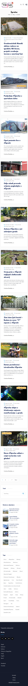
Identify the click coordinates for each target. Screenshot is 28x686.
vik (11, 603)
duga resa (10, 583)
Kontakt (14, 675)
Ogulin (2, 656)
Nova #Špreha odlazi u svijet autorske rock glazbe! (14, 455)
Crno (13, 580)
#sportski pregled (8, 574)
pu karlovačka (12, 597)
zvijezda (17, 609)
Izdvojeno (7, 450)
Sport (2, 658)
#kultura (18, 565)
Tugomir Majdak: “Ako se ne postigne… (14, 517)
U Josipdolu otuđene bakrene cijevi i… (14, 525)
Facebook (3, 663)
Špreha (20, 39)
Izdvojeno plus (8, 39)
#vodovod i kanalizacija (9, 577)
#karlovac (15, 562)
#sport (21, 571)
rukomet (19, 597)
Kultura (16, 591)
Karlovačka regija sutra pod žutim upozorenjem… (13, 542)
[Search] (24, 492)
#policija (12, 568)
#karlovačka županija (8, 565)
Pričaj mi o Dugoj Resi (6, 651)
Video (13, 93)
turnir (17, 600)
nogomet (6, 594)
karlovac (16, 588)
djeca (5, 583)
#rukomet (15, 571)
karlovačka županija (8, 591)
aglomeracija (6, 580)
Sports (16, 39)
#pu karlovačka (7, 571)
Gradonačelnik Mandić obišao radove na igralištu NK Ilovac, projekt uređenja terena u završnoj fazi (13, 49)
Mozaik (6, 93)
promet (5, 597)
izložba (10, 588)
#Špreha (18, 577)
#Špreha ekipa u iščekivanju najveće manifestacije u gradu (13, 410)
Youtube (3, 665)
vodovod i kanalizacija (9, 606)
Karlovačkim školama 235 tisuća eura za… (14, 510)
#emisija (18, 559)
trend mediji (11, 600)
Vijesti (14, 450)
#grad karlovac (7, 562)
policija (21, 594)
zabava (17, 606)
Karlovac (13, 39)
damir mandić (19, 580)
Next (16, 480)
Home (14, 680)
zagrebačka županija (8, 609)
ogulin (11, 594)
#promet (19, 568)
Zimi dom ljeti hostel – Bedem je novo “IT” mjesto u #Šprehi (13, 320)
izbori (5, 588)
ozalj (16, 594)
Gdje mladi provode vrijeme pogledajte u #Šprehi (13, 186)
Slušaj (14, 677)
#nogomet (6, 568)
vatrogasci (6, 603)
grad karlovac (19, 583)
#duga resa (11, 559)
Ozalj (2, 653)
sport (5, 600)
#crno (5, 559)
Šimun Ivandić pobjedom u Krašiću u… (13, 533)
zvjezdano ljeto (7, 612)
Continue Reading (8, 66)
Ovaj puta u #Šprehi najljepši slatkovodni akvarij (12, 274)
